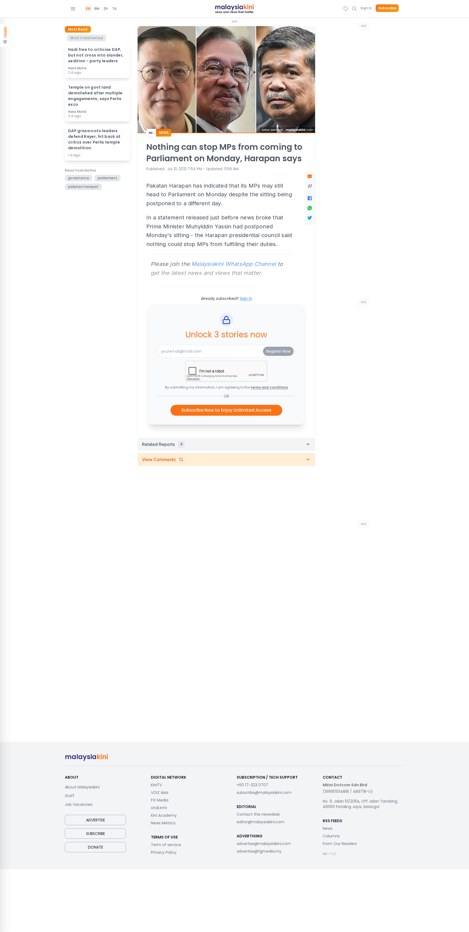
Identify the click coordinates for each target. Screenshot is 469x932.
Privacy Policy (163, 852)
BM (96, 9)
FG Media (159, 800)
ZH (105, 9)
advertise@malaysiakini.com (264, 843)
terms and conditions (269, 387)
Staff (69, 796)
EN (88, 9)
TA (114, 9)
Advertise (95, 820)
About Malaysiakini (82, 787)
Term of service (166, 844)
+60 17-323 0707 (252, 785)
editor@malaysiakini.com (260, 822)
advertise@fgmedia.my (259, 851)
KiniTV (156, 785)
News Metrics (163, 823)
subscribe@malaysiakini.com (264, 792)
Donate (95, 847)
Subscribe (387, 8)
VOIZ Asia (159, 792)
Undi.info (159, 807)
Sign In (366, 8)
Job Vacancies (79, 804)
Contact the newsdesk (258, 814)
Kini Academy (164, 815)
